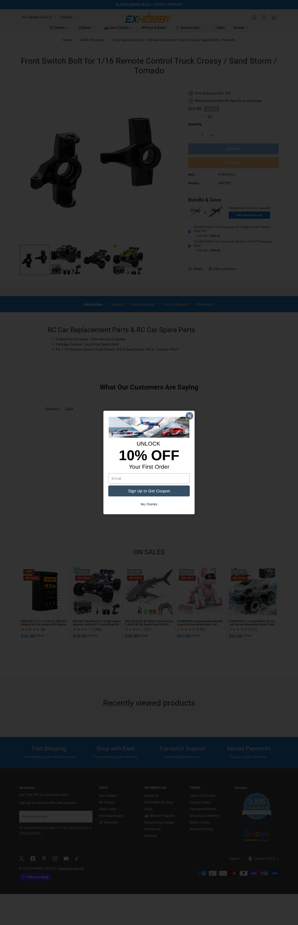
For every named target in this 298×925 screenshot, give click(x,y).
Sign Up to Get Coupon (149, 491)
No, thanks (149, 504)
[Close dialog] (189, 415)
